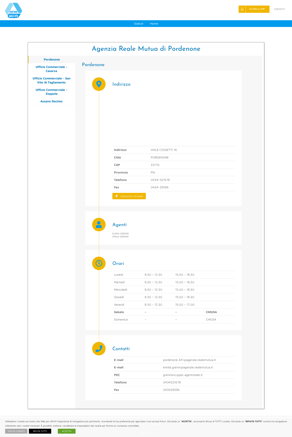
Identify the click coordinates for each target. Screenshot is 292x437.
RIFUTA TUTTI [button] (40, 431)
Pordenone (52, 59)
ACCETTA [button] (66, 431)
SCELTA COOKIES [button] (16, 431)
